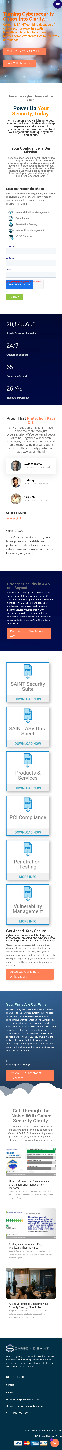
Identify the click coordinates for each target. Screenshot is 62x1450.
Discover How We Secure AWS (27, 633)
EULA (36, 1436)
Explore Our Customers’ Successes (26, 1075)
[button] (57, 4)
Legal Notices (47, 1436)
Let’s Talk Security (18, 63)
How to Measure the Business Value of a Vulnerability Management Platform (29, 1185)
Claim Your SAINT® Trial (23, 51)
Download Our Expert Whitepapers (24, 974)
